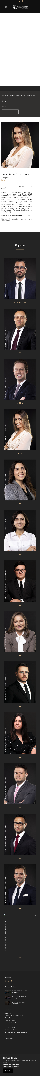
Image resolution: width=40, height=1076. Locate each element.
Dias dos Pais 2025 (18, 1002)
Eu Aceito (8, 1071)
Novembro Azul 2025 (19, 991)
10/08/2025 (15, 1004)
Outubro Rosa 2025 (19, 996)
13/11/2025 (15, 992)
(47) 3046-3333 (11, 1027)
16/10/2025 (15, 998)
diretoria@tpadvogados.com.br (16, 1032)
